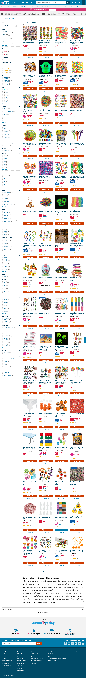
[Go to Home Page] (2, 18)
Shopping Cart (20, 661)
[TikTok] (76, 643)
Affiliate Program (34, 656)
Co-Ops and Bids (5, 653)
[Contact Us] (76, 2)
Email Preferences (20, 670)
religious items (65, 593)
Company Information (35, 651)
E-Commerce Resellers (52, 660)
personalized (26, 592)
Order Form (19, 656)
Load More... (4, 45)
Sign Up (39, 643)
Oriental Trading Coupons (7, 660)
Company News (34, 663)
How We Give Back (34, 653)
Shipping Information (21, 660)
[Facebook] (65, 643)
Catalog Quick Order (6, 651)
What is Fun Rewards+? (6, 665)
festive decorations (53, 580)
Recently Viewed (7, 609)
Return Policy (20, 658)
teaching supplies (56, 593)
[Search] (68, 2)
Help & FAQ (19, 653)
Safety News (50, 656)
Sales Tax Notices (20, 665)
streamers (32, 580)
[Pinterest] (72, 643)
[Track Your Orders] (72, 2)
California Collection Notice (53, 655)
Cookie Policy (51, 661)
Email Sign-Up (4, 661)
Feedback (85, 340)
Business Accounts (5, 655)
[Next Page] (64, 572)
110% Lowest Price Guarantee (37, 658)
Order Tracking (20, 655)
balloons (69, 581)
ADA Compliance (20, 668)
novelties (32, 586)
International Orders (21, 663)
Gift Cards (4, 658)
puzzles (24, 589)
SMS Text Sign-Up (5, 663)
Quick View (30, 57)
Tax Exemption (20, 667)
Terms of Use (50, 653)
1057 (60, 571)
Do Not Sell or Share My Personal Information (57, 658)
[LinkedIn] (69, 643)
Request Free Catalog (6, 656)
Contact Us (19, 651)
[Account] (80, 2)
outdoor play (74, 587)
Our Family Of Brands (35, 661)
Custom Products (74, 651)
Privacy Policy (51, 651)
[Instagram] (83, 643)
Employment (33, 655)
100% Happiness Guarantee (36, 660)
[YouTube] (79, 643)
